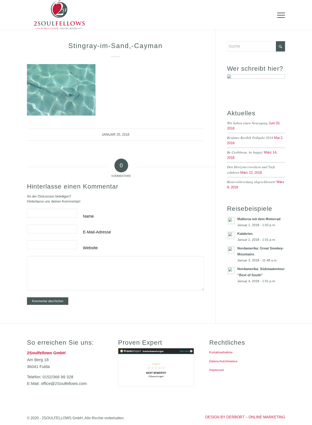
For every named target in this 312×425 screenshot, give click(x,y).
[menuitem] (279, 15)
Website (90, 248)
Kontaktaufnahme (221, 352)
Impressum (216, 370)
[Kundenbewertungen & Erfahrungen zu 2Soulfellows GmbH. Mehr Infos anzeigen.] (156, 385)
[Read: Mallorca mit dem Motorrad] (231, 221)
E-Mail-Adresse (97, 232)
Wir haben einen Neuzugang (247, 123)
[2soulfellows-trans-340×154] (59, 15)
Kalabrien (245, 234)
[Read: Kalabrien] (231, 235)
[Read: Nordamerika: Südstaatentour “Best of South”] (231, 270)
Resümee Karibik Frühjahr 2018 (250, 137)
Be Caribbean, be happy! (245, 152)
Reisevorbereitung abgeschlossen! (251, 181)
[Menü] (279, 15)
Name (88, 216)
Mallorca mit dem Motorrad (258, 219)
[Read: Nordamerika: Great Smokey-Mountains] (231, 250)
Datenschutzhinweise (223, 361)
